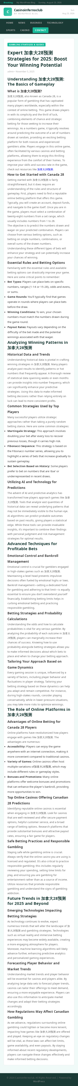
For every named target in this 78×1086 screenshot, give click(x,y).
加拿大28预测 (45, 169)
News (21, 22)
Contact (40, 30)
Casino (25, 30)
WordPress (39, 1081)
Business (36, 22)
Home (9, 22)
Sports (10, 30)
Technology (55, 22)
